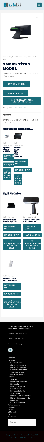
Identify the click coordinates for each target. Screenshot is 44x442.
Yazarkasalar (15, 393)
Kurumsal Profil (16, 363)
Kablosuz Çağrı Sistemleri (20, 391)
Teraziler (13, 379)
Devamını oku (10, 157)
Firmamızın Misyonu (18, 365)
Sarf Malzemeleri (19, 57)
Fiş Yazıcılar (14, 384)
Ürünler (11, 377)
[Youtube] (10, 350)
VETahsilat (12, 412)
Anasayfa (11, 358)
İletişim (11, 410)
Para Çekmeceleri (17, 403)
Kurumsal (11, 360)
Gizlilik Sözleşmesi (17, 374)
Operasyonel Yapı (17, 372)
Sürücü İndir (16, 84)
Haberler (11, 407)
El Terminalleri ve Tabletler (20, 396)
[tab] (22, 115)
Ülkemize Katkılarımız (18, 370)
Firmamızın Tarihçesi (18, 367)
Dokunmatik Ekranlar (18, 382)
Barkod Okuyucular (18, 386)
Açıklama (7, 115)
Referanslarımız (14, 405)
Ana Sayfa (7, 57)
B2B (9, 414)
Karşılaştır (15, 93)
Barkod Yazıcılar (16, 389)
